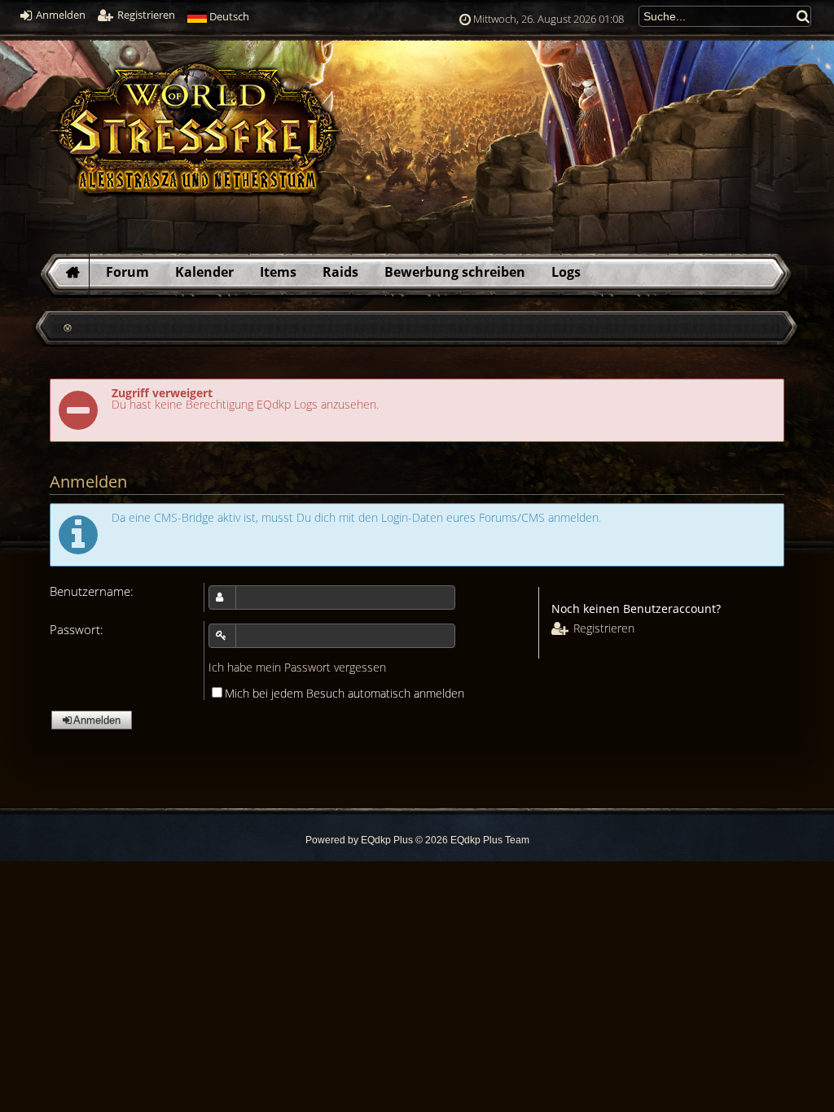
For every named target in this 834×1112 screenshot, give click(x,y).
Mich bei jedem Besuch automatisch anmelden (344, 693)
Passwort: (76, 629)
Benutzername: (92, 591)
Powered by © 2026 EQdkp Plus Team (417, 840)
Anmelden (59, 15)
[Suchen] (804, 15)
